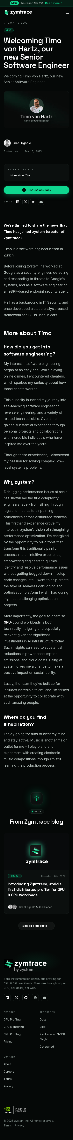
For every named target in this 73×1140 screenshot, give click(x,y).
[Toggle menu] (67, 12)
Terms (8, 1078)
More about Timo (21, 175)
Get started (47, 1046)
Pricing (8, 1041)
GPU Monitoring (14, 1026)
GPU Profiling (12, 1019)
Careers (9, 1071)
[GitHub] (25, 997)
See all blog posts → (36, 925)
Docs (43, 1019)
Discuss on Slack (39, 190)
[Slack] (35, 997)
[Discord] (41, 202)
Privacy (8, 1086)
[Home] (17, 12)
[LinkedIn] (18, 202)
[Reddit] (33, 202)
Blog (43, 1026)
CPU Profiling (12, 1034)
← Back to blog (16, 22)
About (7, 1064)
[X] (25, 202)
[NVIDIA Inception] (15, 1110)
